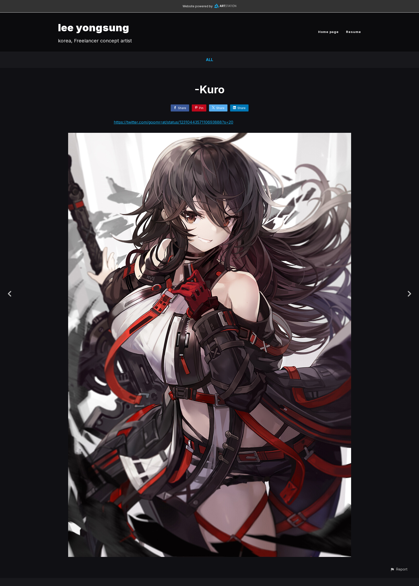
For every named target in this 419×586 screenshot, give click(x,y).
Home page (328, 32)
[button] (398, 569)
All (209, 59)
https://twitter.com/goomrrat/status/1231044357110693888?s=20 (173, 122)
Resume (353, 32)
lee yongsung (93, 27)
